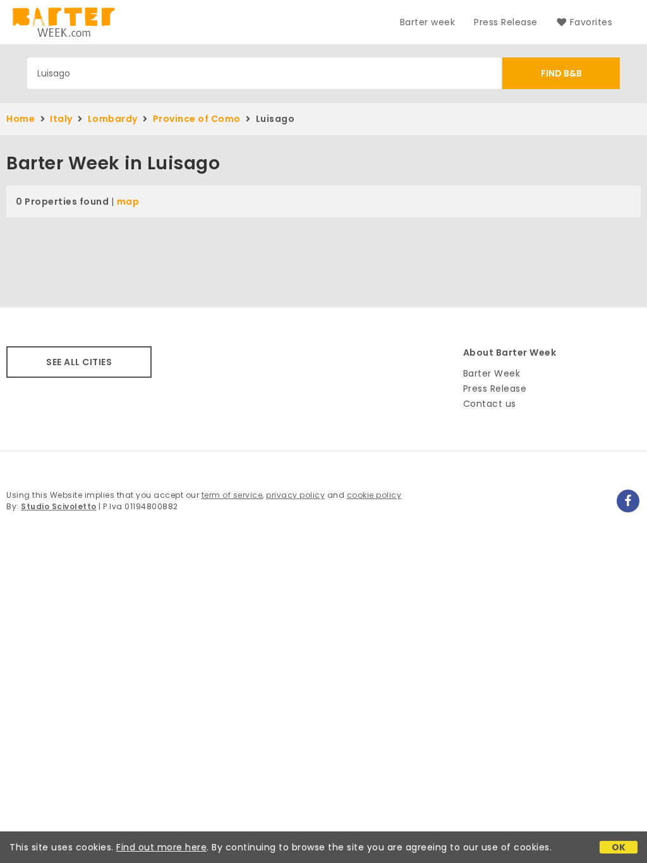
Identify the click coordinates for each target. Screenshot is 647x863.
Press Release (506, 22)
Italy (61, 118)
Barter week (428, 22)
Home (20, 118)
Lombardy (113, 118)
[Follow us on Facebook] (628, 501)
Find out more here (161, 847)
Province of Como (197, 118)
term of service (232, 495)
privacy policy (295, 495)
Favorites (591, 22)
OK (619, 847)
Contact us (489, 403)
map (128, 201)
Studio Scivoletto (59, 506)
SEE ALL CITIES (79, 362)
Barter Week (492, 373)
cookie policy (374, 495)
